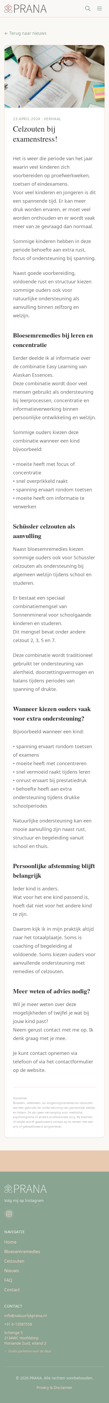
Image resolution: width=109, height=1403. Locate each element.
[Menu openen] (99, 8)
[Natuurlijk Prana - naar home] (25, 8)
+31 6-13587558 (18, 1324)
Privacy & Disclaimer (54, 1387)
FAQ (8, 1280)
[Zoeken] (88, 8)
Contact (12, 1290)
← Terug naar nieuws (25, 33)
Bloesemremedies (22, 1251)
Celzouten (14, 1261)
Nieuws (11, 1271)
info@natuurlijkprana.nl (25, 1315)
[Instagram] (9, 1214)
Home (10, 1242)
